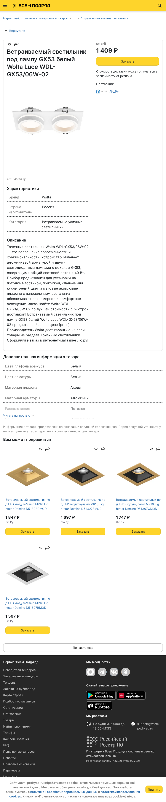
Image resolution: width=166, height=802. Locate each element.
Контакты (10, 776)
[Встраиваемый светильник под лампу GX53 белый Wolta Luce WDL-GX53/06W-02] (48, 124)
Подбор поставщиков (19, 701)
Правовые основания (19, 764)
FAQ (6, 745)
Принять (154, 789)
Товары (8, 720)
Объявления (12, 714)
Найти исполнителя (17, 726)
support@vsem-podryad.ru (148, 726)
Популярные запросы (19, 751)
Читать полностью (16, 415)
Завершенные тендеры (20, 676)
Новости (9, 758)
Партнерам (11, 770)
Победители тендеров (19, 670)
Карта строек (13, 695)
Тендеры (9, 682)
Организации (13, 707)
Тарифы (9, 732)
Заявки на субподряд (19, 689)
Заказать (127, 61)
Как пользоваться (16, 739)
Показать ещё (83, 647)
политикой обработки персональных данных (63, 792)
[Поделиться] (16, 44)
